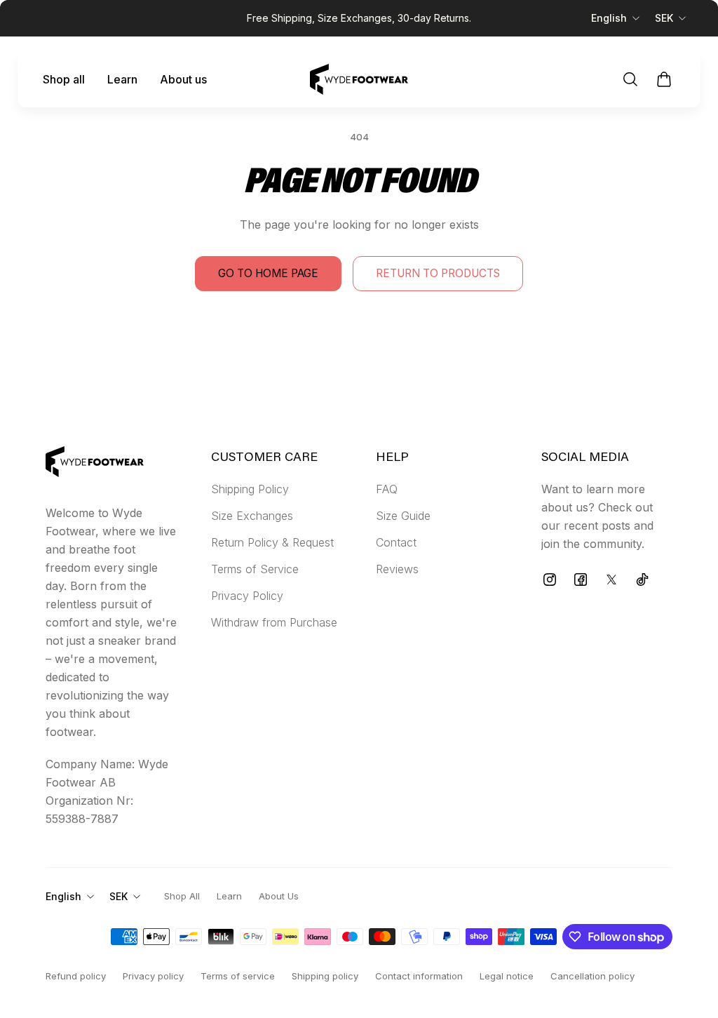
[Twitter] (611, 579)
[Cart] (664, 79)
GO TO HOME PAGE (268, 273)
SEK (664, 18)
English (609, 18)
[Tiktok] (642, 579)
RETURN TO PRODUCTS (438, 273)
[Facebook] (580, 579)
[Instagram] (549, 579)
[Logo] (359, 79)
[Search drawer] (630, 79)
